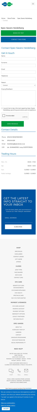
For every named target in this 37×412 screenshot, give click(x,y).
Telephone (4, 76)
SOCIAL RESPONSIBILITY (18, 342)
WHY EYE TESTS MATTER (18, 298)
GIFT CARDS (18, 259)
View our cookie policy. (8, 403)
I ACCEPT (6, 408)
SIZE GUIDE (18, 275)
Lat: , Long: (20, 147)
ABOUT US (19, 327)
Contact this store (18, 39)
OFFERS (18, 261)
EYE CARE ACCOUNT (19, 306)
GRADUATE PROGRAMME (18, 337)
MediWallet (28, 388)
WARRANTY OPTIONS (18, 313)
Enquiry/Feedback (7, 89)
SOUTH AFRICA (11, 380)
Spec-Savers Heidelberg (12, 28)
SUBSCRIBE (18, 227)
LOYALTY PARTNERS (18, 316)
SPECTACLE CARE (18, 295)
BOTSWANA (26, 380)
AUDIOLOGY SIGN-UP (18, 329)
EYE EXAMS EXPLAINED (18, 290)
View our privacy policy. (8, 405)
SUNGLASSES (18, 254)
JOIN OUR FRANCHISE (18, 340)
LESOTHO (13, 382)
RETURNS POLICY (18, 319)
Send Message (12, 124)
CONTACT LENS (18, 277)
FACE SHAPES (18, 272)
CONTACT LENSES (18, 256)
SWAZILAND (23, 382)
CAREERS (18, 332)
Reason (3, 82)
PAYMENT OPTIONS (18, 311)
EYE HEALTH (18, 292)
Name (3, 56)
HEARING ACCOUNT (18, 308)
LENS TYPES (18, 269)
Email (3, 69)
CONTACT (18, 334)
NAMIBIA (19, 380)
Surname (4, 62)
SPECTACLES (18, 251)
